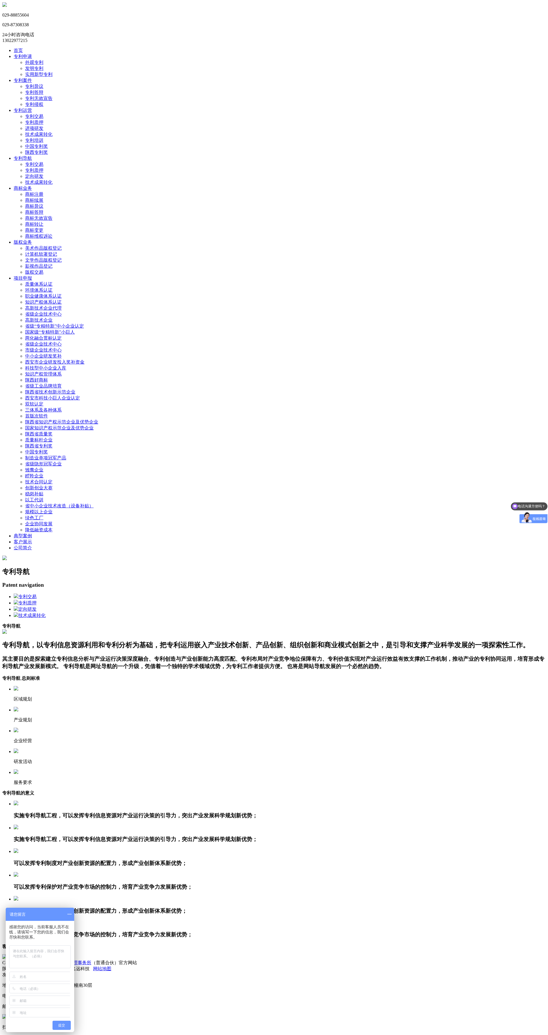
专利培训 (34, 140)
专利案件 (23, 80)
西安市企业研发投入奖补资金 (54, 362)
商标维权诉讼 (39, 236)
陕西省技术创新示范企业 (50, 392)
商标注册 (34, 194)
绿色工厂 (34, 517)
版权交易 (34, 272)
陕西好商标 (36, 380)
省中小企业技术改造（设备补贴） (59, 505)
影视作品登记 (39, 266)
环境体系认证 (39, 290)
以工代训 (34, 499)
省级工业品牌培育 (43, 386)
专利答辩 (34, 92)
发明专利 (34, 68)
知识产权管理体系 (43, 374)
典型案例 (23, 535)
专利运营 (23, 110)
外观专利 (34, 62)
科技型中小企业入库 (45, 368)
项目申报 (23, 278)
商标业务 (23, 188)
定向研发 (34, 176)
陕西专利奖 (36, 152)
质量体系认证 (39, 284)
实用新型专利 (39, 74)
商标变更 (34, 230)
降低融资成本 (39, 529)
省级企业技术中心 (43, 314)
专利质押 (34, 122)
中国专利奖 (36, 146)
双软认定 (34, 404)
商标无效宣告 (39, 218)
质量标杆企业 (39, 439)
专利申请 (23, 56)
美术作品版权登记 (43, 248)
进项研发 (34, 128)
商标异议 (34, 206)
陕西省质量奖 (39, 433)
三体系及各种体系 (43, 409)
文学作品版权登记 (43, 260)
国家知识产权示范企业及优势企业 (59, 427)
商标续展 (34, 200)
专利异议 (34, 86)
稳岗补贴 (34, 493)
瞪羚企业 (34, 475)
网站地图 (102, 968)
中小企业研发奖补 (43, 356)
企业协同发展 (39, 523)
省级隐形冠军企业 (43, 463)
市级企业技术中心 (43, 350)
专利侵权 (34, 104)
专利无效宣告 (39, 98)
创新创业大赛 (39, 487)
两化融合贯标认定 (43, 338)
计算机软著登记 (41, 254)
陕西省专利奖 (39, 445)
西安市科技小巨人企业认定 (52, 398)
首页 (18, 50)
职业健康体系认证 (43, 296)
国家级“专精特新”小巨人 (50, 332)
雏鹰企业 (34, 469)
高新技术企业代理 (43, 308)
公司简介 (23, 547)
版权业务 (23, 242)
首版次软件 (36, 415)
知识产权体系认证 (43, 302)
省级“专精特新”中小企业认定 (54, 326)
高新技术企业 (39, 320)
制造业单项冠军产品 (45, 457)
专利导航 (23, 158)
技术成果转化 (39, 134)
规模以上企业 (39, 511)
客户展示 (23, 541)
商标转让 (34, 224)
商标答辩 (34, 212)
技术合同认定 (39, 481)
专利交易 (34, 116)
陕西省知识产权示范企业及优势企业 (61, 421)
